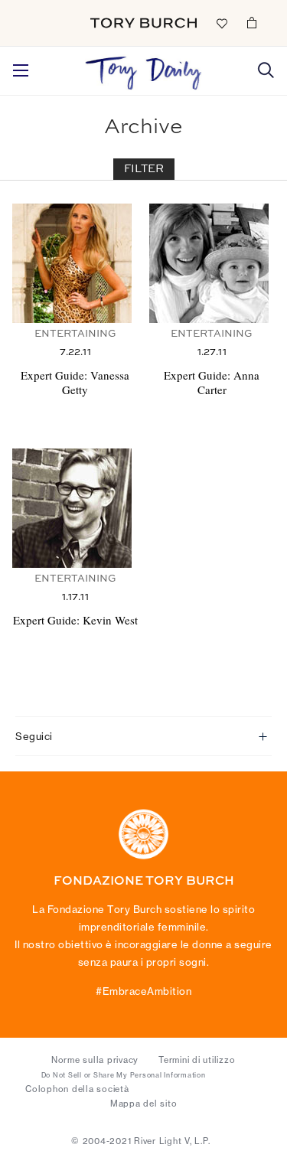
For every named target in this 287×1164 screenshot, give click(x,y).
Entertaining (75, 334)
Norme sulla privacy (95, 1060)
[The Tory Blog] (143, 69)
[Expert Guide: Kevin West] (75, 508)
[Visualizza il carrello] (251, 22)
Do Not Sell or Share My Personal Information (123, 1075)
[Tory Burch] (143, 22)
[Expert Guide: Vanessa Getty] (75, 263)
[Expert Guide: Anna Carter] (212, 263)
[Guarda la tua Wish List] (221, 22)
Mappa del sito (144, 1103)
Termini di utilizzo (196, 1060)
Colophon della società (77, 1089)
